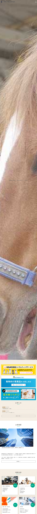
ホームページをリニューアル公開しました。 (8, 412)
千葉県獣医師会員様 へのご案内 (6, 408)
